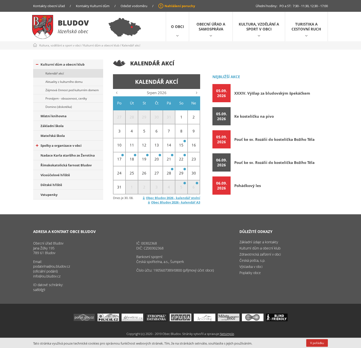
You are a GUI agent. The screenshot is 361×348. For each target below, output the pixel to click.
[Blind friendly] (277, 320)
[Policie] (108, 320)
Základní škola (52, 126)
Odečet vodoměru (134, 6)
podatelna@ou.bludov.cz (51, 266)
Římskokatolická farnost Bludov (66, 165)
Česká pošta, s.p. (252, 260)
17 (119, 159)
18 (132, 159)
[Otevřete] (132, 320)
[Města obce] (229, 320)
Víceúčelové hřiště (55, 175)
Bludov (73, 23)
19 (144, 159)
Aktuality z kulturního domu (64, 82)
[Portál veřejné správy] (84, 320)
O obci (177, 26)
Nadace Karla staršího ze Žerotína (68, 155)
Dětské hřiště (51, 185)
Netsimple (227, 334)
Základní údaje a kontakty (258, 242)
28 (169, 173)
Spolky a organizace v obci (61, 145)
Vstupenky (49, 194)
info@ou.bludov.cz (46, 276)
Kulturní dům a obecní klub (101, 45)
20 (156, 159)
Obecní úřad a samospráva (210, 26)
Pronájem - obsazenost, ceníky (66, 98)
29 (181, 173)
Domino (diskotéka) (58, 107)
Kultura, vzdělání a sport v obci (259, 26)
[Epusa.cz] (180, 320)
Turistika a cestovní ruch (306, 26)
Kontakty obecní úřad (49, 6)
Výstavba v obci (251, 266)
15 (181, 145)
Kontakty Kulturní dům (93, 6)
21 (169, 159)
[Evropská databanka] (156, 320)
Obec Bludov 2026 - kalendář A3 (175, 202)
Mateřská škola (53, 135)
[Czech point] (253, 320)
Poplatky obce (250, 272)
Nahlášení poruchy (180, 6)
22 (181, 159)
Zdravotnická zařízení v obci (260, 254)
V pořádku (317, 343)
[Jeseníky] (205, 320)
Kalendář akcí (131, 45)
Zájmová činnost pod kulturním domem (72, 90)
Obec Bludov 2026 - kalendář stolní (173, 198)
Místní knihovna (54, 116)
